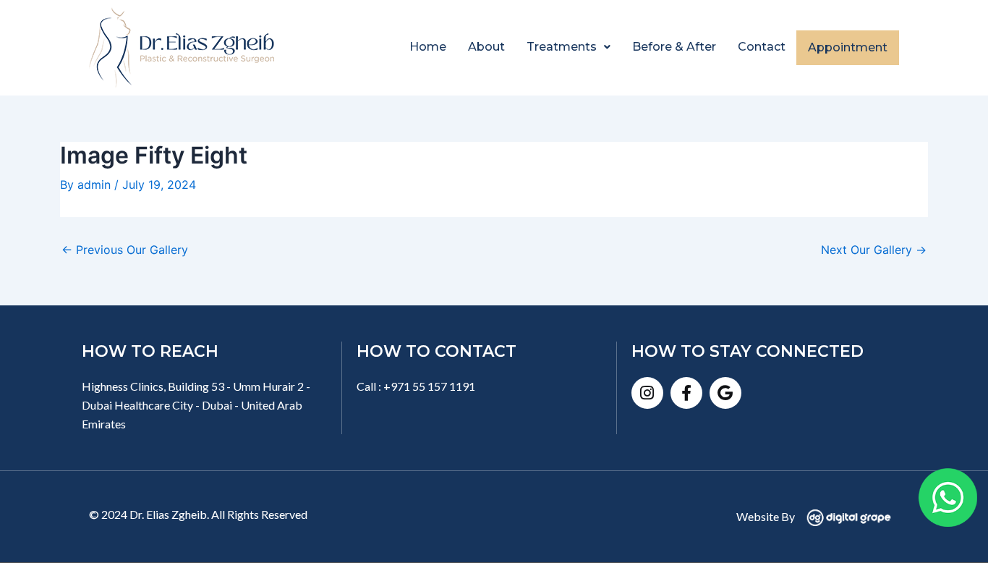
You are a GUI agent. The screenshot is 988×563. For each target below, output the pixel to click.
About (486, 47)
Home (427, 47)
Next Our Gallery (874, 249)
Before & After (674, 47)
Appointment (847, 47)
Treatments (562, 47)
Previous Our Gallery (124, 249)
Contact (761, 47)
